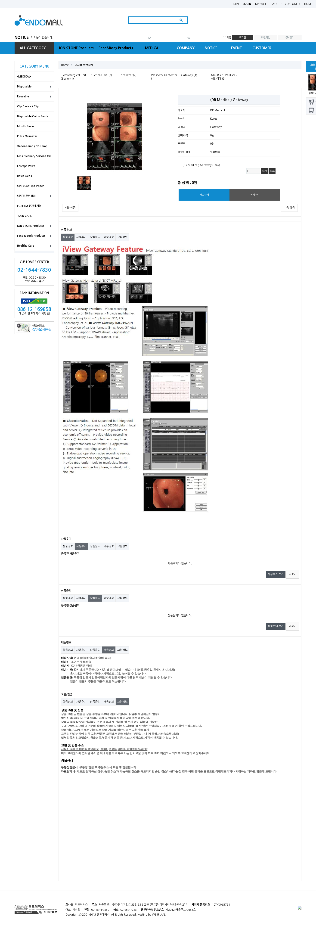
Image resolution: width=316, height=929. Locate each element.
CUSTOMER (261, 48)
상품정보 (68, 237)
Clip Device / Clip (28, 106)
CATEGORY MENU (34, 66)
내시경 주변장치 (26, 196)
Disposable (24, 86)
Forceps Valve (26, 166)
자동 (229, 37)
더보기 (292, 574)
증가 (264, 171)
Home (65, 65)
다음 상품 (289, 207)
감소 (272, 171)
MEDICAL (152, 48)
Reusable (23, 96)
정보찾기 (289, 37)
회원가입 (265, 37)
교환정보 (122, 237)
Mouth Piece (25, 126)
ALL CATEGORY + (34, 48)
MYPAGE (261, 4)
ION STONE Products (76, 48)
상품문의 (95, 237)
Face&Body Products (116, 48)
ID (149, 37)
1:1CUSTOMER (290, 4)
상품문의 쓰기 (276, 626)
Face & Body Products (31, 235)
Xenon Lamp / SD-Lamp (32, 146)
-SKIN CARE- (25, 215)
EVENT (236, 48)
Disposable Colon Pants (32, 116)
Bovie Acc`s (24, 176)
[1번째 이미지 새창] (84, 182)
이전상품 (70, 207)
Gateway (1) (189, 75)
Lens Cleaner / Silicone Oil (34, 156)
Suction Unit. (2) (101, 75)
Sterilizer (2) (128, 75)
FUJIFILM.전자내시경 (29, 206)
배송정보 (109, 237)
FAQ (274, 4)
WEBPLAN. (159, 914)
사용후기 (81, 237)
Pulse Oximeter (27, 136)
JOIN (236, 4)
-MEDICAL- (24, 76)
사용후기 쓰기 (276, 574)
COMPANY (186, 48)
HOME (308, 4)
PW (188, 37)
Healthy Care (25, 245)
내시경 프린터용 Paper (30, 186)
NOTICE (22, 37)
